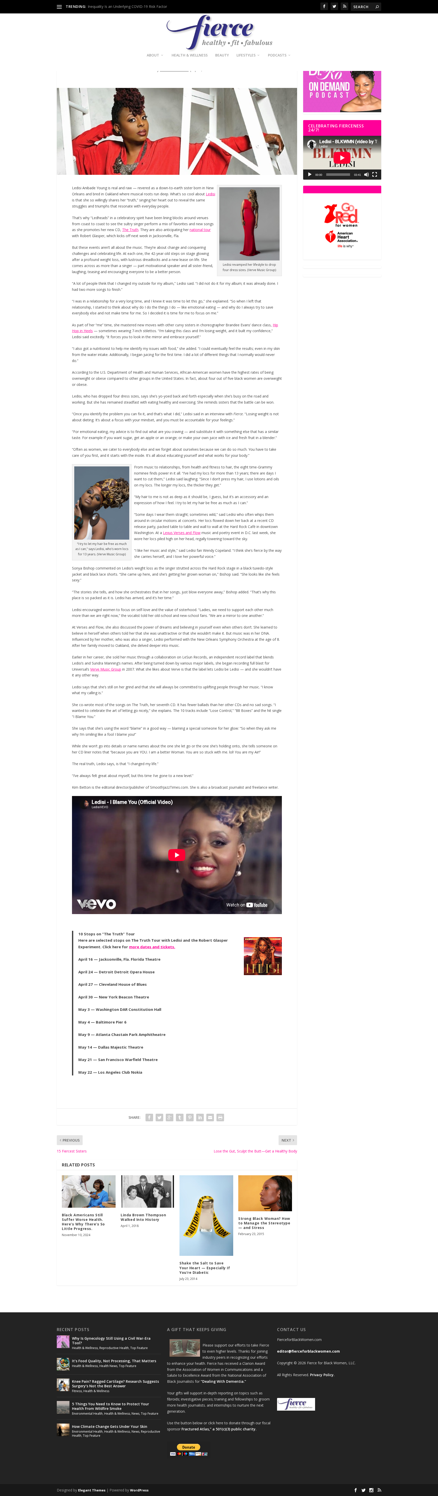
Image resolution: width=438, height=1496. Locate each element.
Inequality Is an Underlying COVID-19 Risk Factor (127, 6)
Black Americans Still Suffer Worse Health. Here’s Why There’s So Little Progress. (83, 1222)
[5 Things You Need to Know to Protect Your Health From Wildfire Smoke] (63, 1407)
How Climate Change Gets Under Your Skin (109, 1426)
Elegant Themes (91, 1490)
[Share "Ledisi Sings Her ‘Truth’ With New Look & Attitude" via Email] (210, 1117)
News (135, 1413)
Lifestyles (246, 55)
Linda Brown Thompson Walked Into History (143, 1217)
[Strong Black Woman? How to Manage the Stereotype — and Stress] (265, 1193)
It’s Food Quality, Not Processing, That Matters (114, 1360)
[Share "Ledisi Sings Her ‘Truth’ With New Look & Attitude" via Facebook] (149, 1117)
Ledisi (210, 194)
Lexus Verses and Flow (181, 532)
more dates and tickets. (152, 946)
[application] (342, 158)
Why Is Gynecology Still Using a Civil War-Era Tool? (111, 1340)
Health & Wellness (190, 55)
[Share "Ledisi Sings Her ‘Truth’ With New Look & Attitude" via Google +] (170, 1117)
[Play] (309, 174)
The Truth (130, 229)
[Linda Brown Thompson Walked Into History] (147, 1191)
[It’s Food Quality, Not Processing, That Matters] (63, 1364)
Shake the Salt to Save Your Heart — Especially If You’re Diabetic (204, 1268)
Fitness (77, 1391)
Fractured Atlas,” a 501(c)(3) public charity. (219, 1429)
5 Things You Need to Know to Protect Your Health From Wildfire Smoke (110, 1406)
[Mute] (366, 174)
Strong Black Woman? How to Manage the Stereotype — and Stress (264, 1223)
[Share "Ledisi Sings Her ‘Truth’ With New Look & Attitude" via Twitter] (159, 1117)
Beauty (222, 55)
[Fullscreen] (374, 174)
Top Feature (139, 1348)
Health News (108, 1366)
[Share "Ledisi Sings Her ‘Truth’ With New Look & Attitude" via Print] (220, 1117)
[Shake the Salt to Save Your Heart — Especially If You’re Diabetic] (206, 1215)
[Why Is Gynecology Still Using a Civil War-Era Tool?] (63, 1341)
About (153, 55)
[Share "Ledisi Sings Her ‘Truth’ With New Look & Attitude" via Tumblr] (180, 1117)
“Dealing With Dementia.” (223, 1381)
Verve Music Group (105, 669)
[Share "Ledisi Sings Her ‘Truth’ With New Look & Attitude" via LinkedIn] (200, 1117)
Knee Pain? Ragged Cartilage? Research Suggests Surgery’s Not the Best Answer (115, 1383)
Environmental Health (87, 1413)
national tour (200, 229)
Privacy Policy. (322, 1374)
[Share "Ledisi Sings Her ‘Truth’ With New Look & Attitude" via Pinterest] (190, 1117)
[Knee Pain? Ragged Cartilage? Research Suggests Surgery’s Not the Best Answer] (63, 1384)
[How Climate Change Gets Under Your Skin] (63, 1430)
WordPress (139, 1490)
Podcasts (277, 55)
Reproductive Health (114, 1348)
